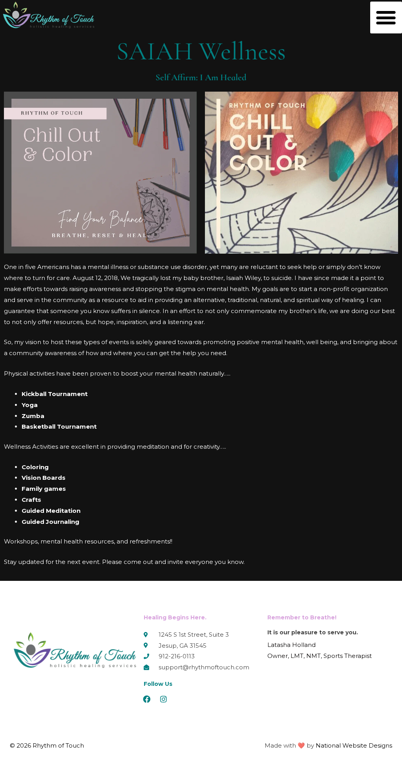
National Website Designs (354, 745)
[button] (386, 17)
